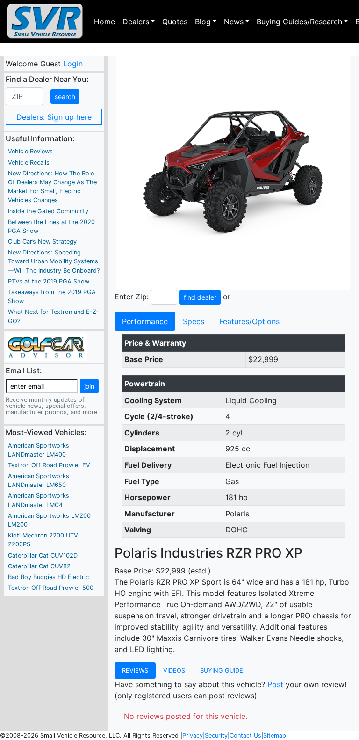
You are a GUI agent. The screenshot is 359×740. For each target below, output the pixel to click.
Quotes (174, 21)
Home (104, 21)
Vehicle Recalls (29, 162)
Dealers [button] (135, 21)
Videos (174, 670)
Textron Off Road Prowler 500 (50, 587)
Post (275, 684)
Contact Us (245, 735)
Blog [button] (203, 21)
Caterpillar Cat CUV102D (43, 555)
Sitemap (274, 735)
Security (216, 735)
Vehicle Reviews (30, 151)
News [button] (234, 21)
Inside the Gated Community (48, 211)
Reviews (135, 670)
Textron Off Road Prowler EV (49, 465)
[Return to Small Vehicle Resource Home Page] (45, 21)
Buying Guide (221, 670)
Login (72, 63)
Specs (193, 321)
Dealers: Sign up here (54, 117)
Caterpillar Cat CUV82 (39, 566)
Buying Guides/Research (299, 21)
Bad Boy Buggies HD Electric (48, 576)
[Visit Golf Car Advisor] (46, 346)
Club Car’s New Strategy (42, 241)
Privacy (192, 735)
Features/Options (249, 321)
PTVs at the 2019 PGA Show (48, 281)
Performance (145, 321)
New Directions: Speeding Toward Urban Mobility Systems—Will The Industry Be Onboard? (54, 261)
